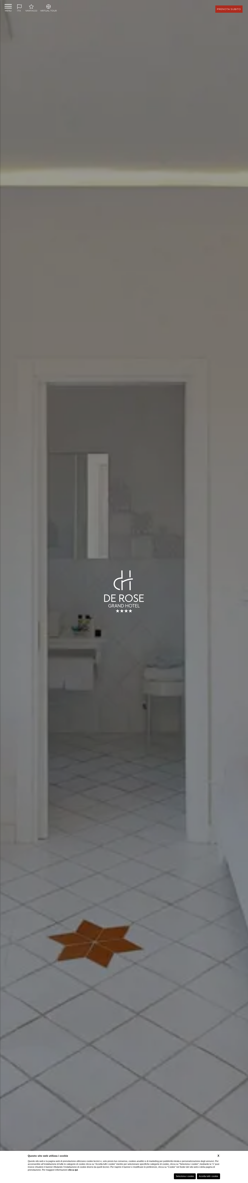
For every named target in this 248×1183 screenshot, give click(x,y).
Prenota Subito (229, 9)
